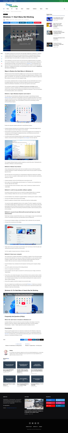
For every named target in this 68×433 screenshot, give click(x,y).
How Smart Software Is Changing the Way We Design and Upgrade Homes (58, 32)
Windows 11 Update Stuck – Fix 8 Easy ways (33, 345)
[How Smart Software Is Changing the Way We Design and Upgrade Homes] (49, 33)
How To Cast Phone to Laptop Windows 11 (9, 384)
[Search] (64, 9)
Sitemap (40, 426)
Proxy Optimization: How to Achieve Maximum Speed (58, 18)
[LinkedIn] (2, 61)
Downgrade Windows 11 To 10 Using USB (37, 384)
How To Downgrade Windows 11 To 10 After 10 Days (23, 384)
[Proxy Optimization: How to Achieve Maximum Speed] (49, 19)
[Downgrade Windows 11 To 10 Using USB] (37, 379)
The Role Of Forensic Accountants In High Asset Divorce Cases (58, 44)
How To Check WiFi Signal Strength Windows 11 (8, 370)
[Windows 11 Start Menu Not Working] (23, 38)
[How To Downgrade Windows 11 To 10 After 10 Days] (23, 379)
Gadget (28, 8)
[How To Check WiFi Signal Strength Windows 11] (9, 364)
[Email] (2, 66)
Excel (22, 8)
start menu (7, 333)
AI (11, 8)
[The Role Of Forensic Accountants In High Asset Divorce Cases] (49, 45)
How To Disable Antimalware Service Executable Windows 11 (37, 371)
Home (8, 8)
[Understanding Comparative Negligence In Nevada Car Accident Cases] (34, 404)
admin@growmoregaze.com (11, 407)
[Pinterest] (2, 64)
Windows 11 (5, 14)
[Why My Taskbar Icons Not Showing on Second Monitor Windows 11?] (23, 364)
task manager (26, 137)
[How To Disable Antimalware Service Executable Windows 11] (37, 364)
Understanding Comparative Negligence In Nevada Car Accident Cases (34, 411)
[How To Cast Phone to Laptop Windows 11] (9, 379)
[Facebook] (2, 56)
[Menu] (3, 9)
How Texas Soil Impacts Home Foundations (59, 38)
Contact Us (35, 426)
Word (47, 8)
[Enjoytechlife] (11, 5)
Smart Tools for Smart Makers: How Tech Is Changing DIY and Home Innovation (58, 25)
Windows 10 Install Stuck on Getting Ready (14, 345)
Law (25, 408)
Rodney (7, 19)
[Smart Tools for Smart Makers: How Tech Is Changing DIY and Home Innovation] (49, 25)
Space (41, 8)
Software (34, 8)
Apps (17, 8)
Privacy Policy (29, 426)
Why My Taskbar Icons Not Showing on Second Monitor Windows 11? (22, 371)
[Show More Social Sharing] (43, 23)
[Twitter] (2, 59)
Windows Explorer (8, 97)
